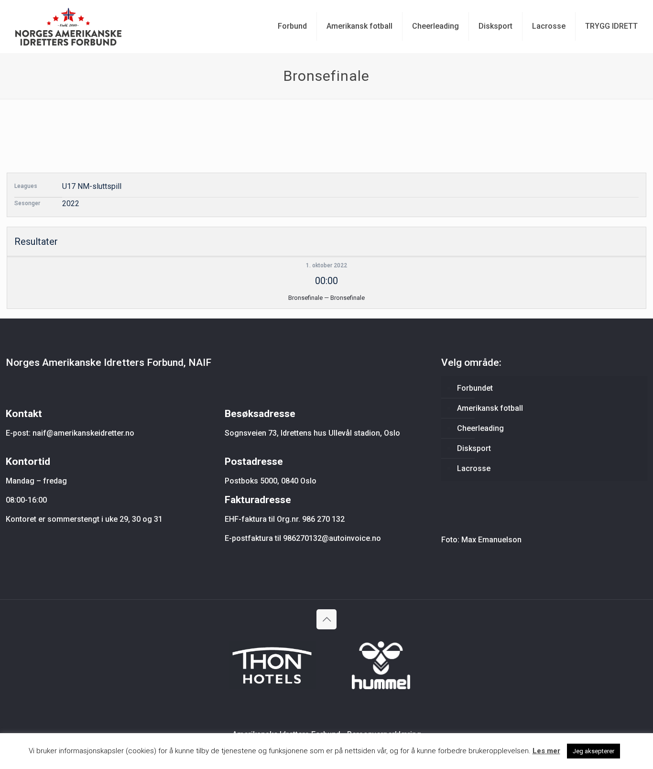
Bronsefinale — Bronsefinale (326, 297)
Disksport (474, 448)
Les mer (546, 751)
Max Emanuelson (491, 539)
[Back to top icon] (326, 619)
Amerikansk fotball (490, 408)
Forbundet (475, 388)
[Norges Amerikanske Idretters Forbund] (68, 26)
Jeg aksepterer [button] (593, 751)
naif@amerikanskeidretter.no (83, 433)
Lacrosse (473, 468)
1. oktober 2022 (326, 265)
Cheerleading (480, 428)
